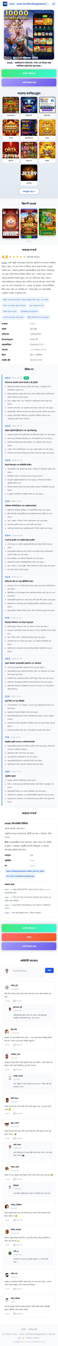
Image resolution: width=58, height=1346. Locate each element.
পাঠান (49, 970)
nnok (4, 262)
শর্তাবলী (23, 1329)
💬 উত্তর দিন (17, 1001)
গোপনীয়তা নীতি (32, 1329)
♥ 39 (7, 1139)
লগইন (29, 937)
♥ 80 (7, 1070)
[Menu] (54, 4)
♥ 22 (7, 1314)
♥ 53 (7, 1179)
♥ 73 (7, 1289)
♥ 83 (7, 1245)
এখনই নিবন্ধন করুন (29, 82)
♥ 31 (7, 1220)
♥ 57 (7, 1114)
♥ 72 (7, 1045)
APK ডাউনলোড (29, 73)
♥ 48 (7, 1001)
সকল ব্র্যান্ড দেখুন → (29, 191)
